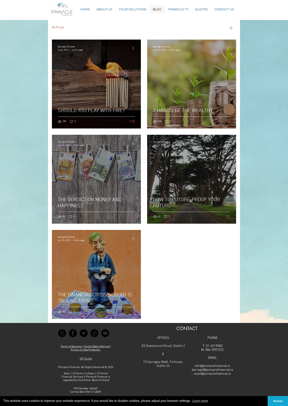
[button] (201, 9)
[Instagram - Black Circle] (62, 333)
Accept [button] (278, 400)
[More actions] (134, 48)
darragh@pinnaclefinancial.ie (212, 370)
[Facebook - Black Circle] (73, 333)
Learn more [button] (200, 400)
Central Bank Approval (97, 346)
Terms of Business (71, 346)
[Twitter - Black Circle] (84, 333)
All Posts (58, 28)
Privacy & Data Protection (86, 350)
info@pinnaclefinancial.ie (212, 366)
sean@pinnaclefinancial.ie (212, 374)
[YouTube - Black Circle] (105, 333)
